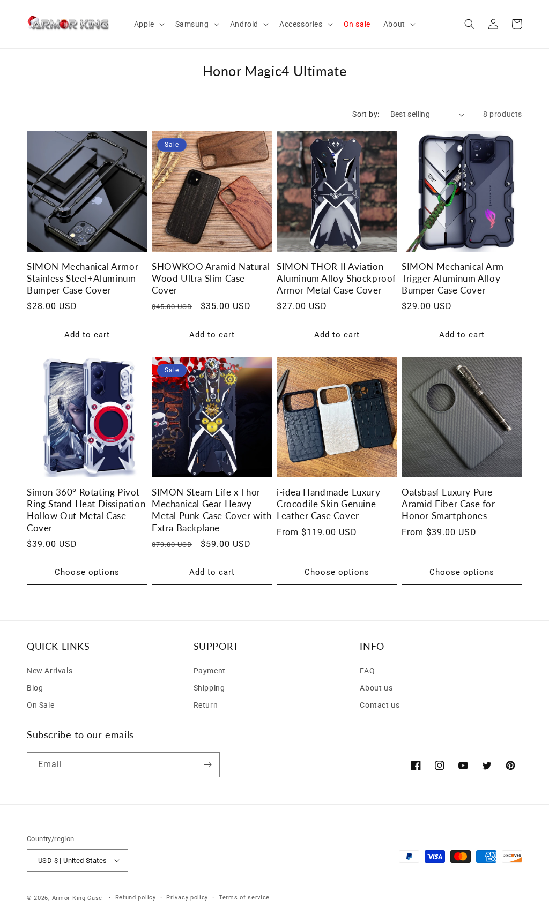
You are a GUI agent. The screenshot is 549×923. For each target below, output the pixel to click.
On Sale (40, 705)
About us (376, 688)
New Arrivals (49, 670)
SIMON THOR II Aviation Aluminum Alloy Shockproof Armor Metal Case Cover (336, 278)
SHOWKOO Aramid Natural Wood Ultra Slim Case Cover (211, 278)
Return (206, 705)
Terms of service (244, 897)
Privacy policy (187, 897)
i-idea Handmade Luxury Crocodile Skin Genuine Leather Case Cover (328, 503)
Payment (210, 670)
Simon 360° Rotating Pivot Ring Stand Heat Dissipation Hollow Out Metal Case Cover (86, 509)
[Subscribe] (207, 764)
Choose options (87, 572)
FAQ (367, 670)
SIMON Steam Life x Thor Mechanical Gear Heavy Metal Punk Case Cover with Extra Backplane (212, 509)
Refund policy (135, 897)
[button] (148, 24)
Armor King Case (77, 898)
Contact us (379, 705)
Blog (35, 688)
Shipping (209, 688)
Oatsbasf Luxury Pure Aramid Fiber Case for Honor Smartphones (448, 503)
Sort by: (365, 114)
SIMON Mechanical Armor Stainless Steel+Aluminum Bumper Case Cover (82, 278)
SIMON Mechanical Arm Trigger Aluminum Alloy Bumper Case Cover (453, 278)
